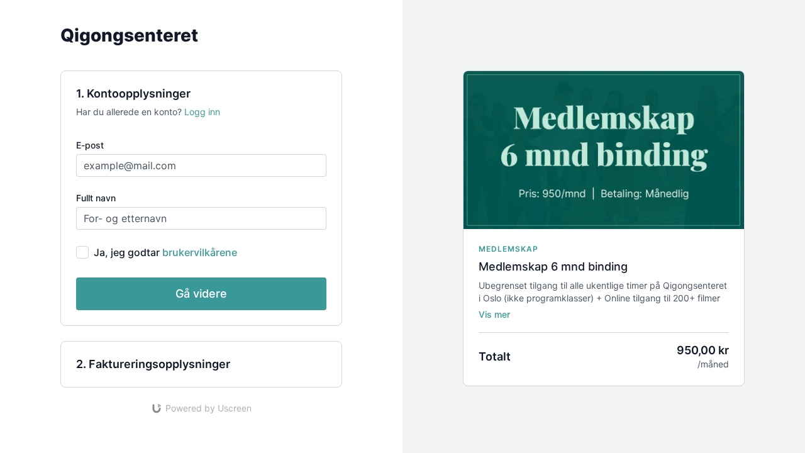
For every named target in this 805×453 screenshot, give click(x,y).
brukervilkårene (199, 252)
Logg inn (202, 111)
